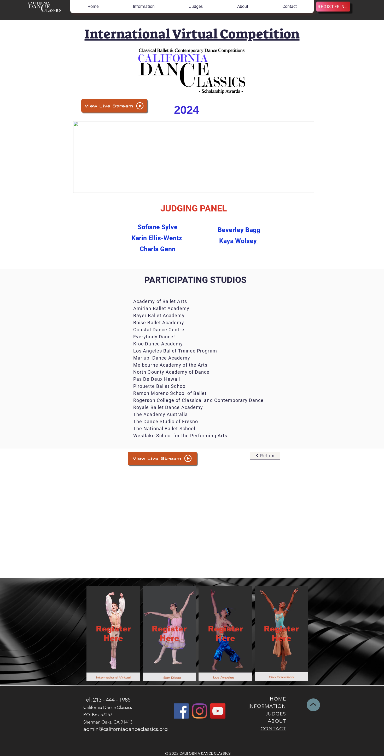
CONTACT (273, 729)
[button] (143, 6)
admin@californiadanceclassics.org (125, 729)
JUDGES (275, 714)
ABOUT (277, 721)
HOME (278, 699)
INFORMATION (267, 706)
